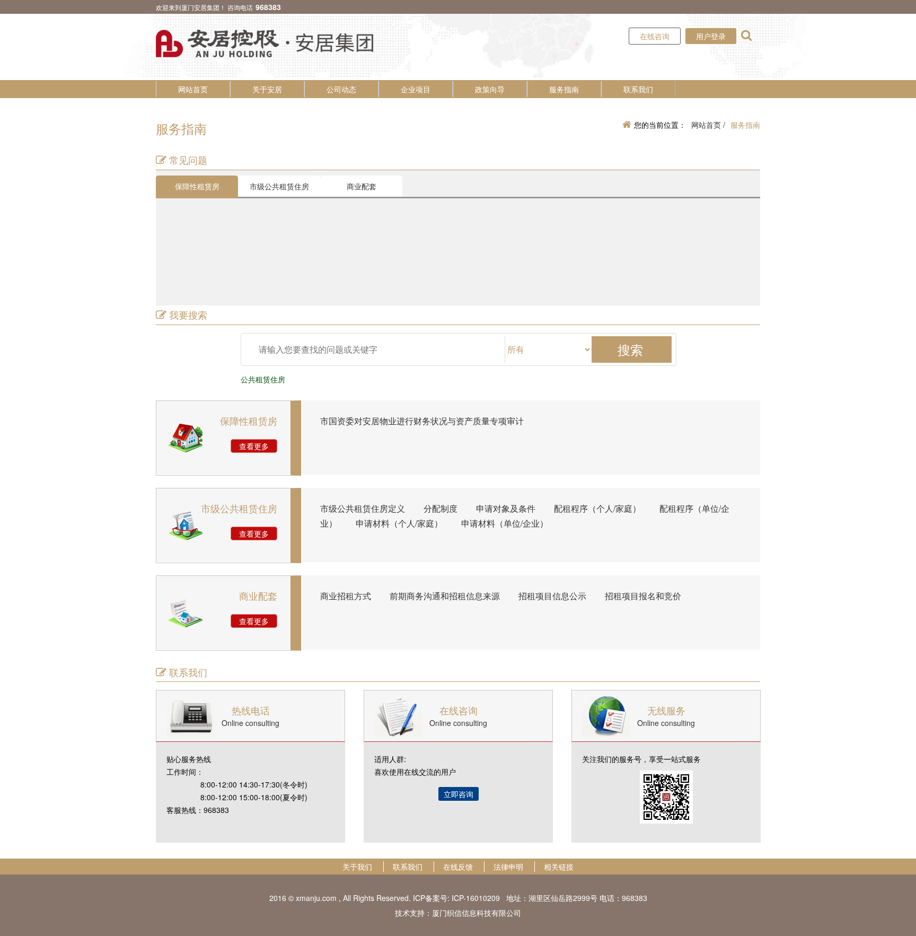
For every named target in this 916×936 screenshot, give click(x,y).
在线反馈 (458, 866)
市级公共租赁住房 (279, 186)
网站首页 (193, 89)
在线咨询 (655, 36)
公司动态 (341, 89)
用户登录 (711, 36)
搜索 (630, 349)
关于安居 (267, 89)
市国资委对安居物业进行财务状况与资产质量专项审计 (422, 421)
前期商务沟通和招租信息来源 (445, 596)
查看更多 (254, 446)
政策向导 (490, 89)
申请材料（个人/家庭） (399, 523)
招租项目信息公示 (552, 596)
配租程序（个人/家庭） (597, 508)
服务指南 (564, 89)
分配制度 (440, 508)
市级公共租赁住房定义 (362, 508)
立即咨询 (458, 794)
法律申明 (508, 866)
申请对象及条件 (505, 508)
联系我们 (638, 89)
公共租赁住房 (263, 379)
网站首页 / (708, 124)
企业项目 (415, 89)
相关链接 (559, 866)
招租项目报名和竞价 (643, 596)
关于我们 (357, 866)
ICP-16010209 (476, 898)
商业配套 (361, 186)
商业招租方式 (345, 596)
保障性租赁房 (197, 186)
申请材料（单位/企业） (504, 523)
